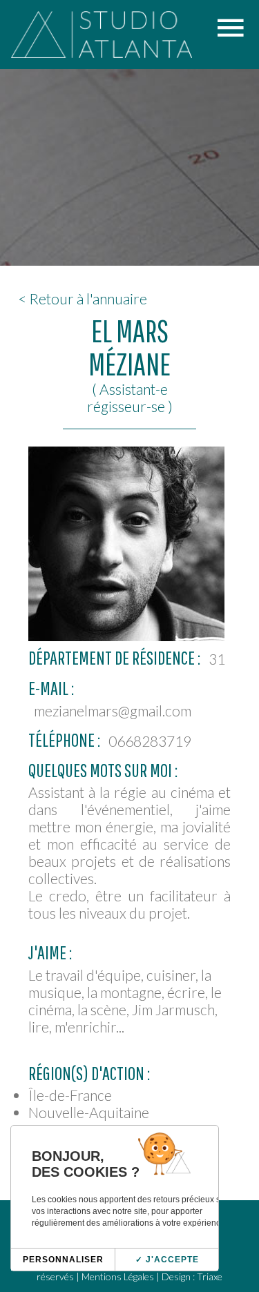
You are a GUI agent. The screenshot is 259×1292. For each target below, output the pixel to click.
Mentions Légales (117, 1276)
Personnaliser (63, 1259)
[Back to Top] (228, 1212)
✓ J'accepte (167, 1259)
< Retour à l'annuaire (82, 298)
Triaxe (209, 1276)
